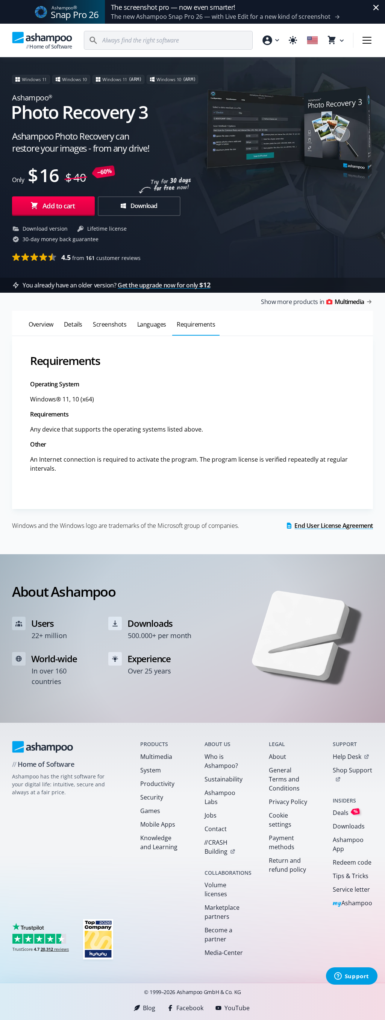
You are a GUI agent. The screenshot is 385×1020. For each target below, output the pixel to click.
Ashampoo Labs (220, 797)
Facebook (189, 1008)
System (150, 770)
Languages (151, 324)
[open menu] (367, 40)
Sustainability (224, 779)
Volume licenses (216, 889)
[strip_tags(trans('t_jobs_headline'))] (98, 939)
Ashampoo (352, 903)
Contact (216, 829)
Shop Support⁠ (352, 770)
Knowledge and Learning (158, 842)
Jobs (211, 815)
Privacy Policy (288, 802)
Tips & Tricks (350, 876)
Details (73, 324)
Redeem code (352, 862)
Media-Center (224, 953)
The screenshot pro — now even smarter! (173, 7)
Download (143, 206)
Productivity (157, 784)
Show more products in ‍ (312, 302)
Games (150, 811)
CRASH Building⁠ (215, 847)
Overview (41, 324)
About (277, 756)
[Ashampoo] (43, 746)
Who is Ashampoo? (221, 761)
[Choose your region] (312, 40)
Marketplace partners (222, 912)
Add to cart (58, 205)
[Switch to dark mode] (293, 40)
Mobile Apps (157, 824)
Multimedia (156, 756)
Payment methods (281, 842)
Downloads (349, 826)
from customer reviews (101, 257)
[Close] (375, 7)
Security (151, 797)
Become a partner (218, 934)
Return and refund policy (287, 865)
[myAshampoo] (270, 40)
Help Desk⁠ (347, 756)
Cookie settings (280, 819)
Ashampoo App (348, 844)
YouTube (237, 1008)
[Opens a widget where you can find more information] (351, 976)
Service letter (351, 889)
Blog (149, 1008)
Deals (345, 812)
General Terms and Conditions (284, 779)
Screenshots (110, 324)
